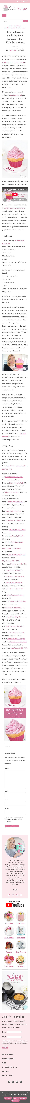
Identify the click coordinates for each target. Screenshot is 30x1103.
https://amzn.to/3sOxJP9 (14, 589)
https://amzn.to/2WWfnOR (11, 548)
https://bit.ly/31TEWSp (14, 520)
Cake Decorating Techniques (15, 25)
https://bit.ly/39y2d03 (15, 502)
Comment (7, 768)
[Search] (25, 21)
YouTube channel (16, 95)
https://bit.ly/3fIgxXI (13, 617)
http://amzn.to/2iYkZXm (18, 564)
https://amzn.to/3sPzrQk (14, 583)
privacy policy (13, 50)
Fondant (23, 27)
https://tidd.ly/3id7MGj (15, 542)
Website (7, 808)
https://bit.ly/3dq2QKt (13, 511)
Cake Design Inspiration (10, 27)
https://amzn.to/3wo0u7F (15, 626)
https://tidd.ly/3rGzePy (16, 536)
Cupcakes (18, 27)
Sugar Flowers (9, 966)
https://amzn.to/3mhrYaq (17, 601)
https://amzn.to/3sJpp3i (15, 632)
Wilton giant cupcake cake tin (15, 208)
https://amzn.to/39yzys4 (16, 639)
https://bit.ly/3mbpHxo (13, 608)
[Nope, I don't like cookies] (28, 1097)
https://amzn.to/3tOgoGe (14, 570)
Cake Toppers (21, 952)
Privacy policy (15, 1100)
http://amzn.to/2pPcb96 (10, 561)
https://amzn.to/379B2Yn (15, 595)
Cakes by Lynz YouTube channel (13, 62)
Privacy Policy (6, 1044)
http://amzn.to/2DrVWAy (19, 648)
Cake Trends (9, 938)
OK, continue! (8, 1098)
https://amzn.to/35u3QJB (18, 642)
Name (6, 791)
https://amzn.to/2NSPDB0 (15, 576)
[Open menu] (4, 15)
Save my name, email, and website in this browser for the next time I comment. (14, 819)
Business (21, 966)
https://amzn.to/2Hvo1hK (17, 555)
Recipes (9, 952)
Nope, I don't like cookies (20, 1098)
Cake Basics (21, 923)
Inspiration (21, 938)
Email (6, 800)
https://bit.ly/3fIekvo (12, 492)
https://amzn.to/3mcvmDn (14, 477)
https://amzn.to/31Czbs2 (17, 530)
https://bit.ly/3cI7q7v (16, 483)
